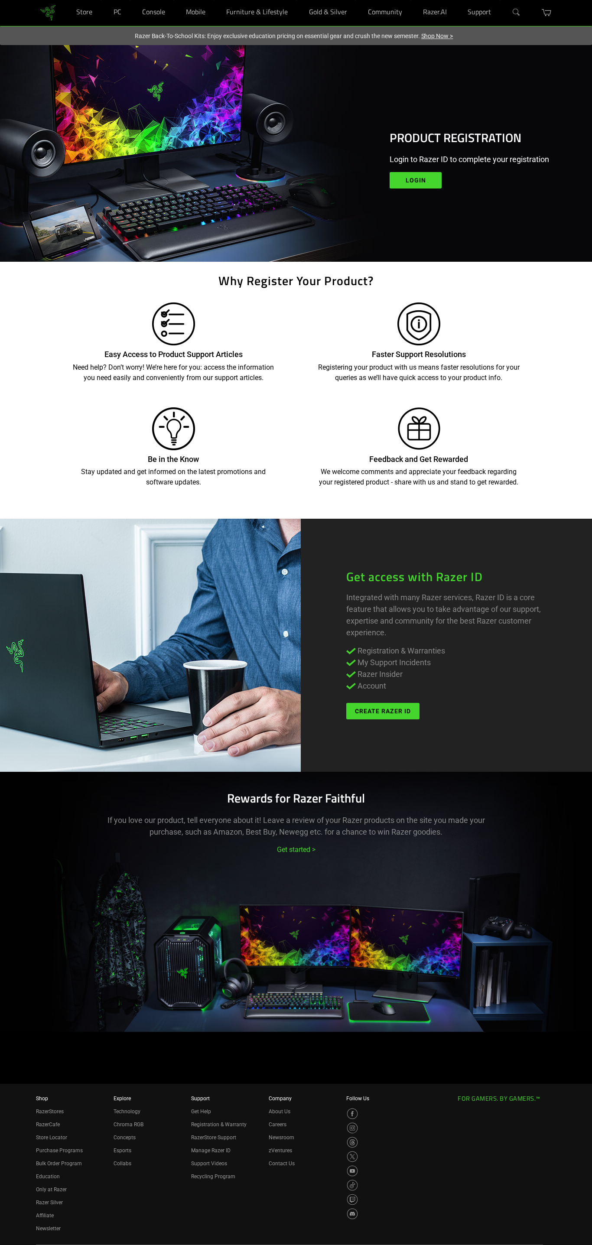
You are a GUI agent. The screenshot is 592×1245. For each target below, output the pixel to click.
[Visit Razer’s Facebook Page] (352, 1114)
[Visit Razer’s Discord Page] (352, 1214)
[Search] (516, 12)
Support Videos (209, 1163)
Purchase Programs (59, 1150)
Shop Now (437, 36)
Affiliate (45, 1215)
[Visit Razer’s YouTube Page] (352, 1171)
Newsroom (281, 1137)
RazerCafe (48, 1124)
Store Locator (51, 1137)
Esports (122, 1150)
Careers (277, 1124)
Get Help (201, 1111)
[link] (47, 12)
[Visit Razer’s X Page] (352, 1157)
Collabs (122, 1163)
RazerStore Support (213, 1137)
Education (48, 1176)
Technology (127, 1111)
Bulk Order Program (59, 1163)
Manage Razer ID (211, 1150)
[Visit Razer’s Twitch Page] (352, 1199)
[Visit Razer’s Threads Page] (352, 1142)
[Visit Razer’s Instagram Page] (352, 1128)
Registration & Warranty (219, 1124)
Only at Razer (51, 1189)
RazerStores (50, 1111)
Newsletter (48, 1228)
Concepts (125, 1137)
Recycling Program (213, 1176)
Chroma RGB (128, 1124)
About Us (279, 1111)
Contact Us (282, 1163)
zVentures (280, 1150)
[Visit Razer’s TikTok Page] (352, 1185)
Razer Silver (49, 1202)
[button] (547, 12)
